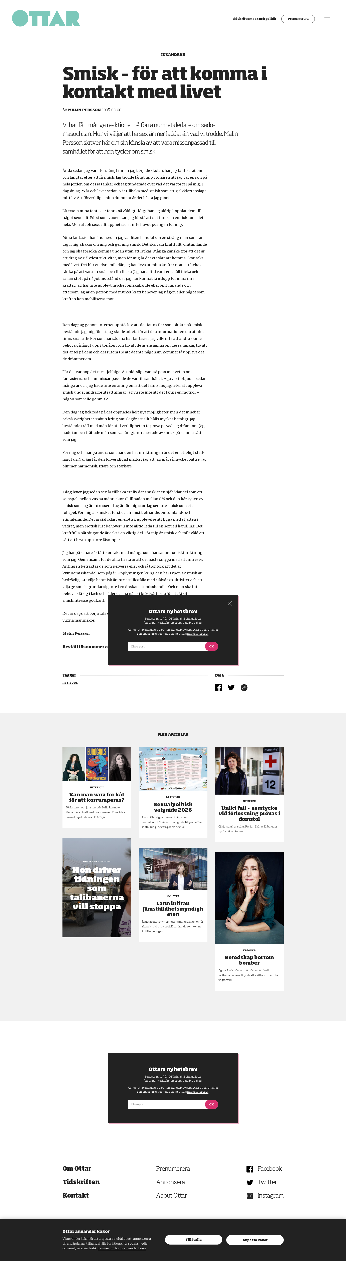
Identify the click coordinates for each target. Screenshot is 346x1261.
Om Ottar (76, 1169)
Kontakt (75, 1196)
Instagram (270, 1196)
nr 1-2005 (70, 683)
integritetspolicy (197, 1091)
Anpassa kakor (255, 1240)
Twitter (267, 1183)
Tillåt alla (194, 1239)
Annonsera (170, 1183)
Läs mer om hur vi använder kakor (122, 1248)
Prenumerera (298, 19)
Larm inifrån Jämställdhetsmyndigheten (173, 909)
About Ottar (171, 1196)
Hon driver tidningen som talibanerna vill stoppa (97, 889)
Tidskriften (81, 1183)
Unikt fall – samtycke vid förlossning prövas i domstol (249, 814)
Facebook (269, 1169)
